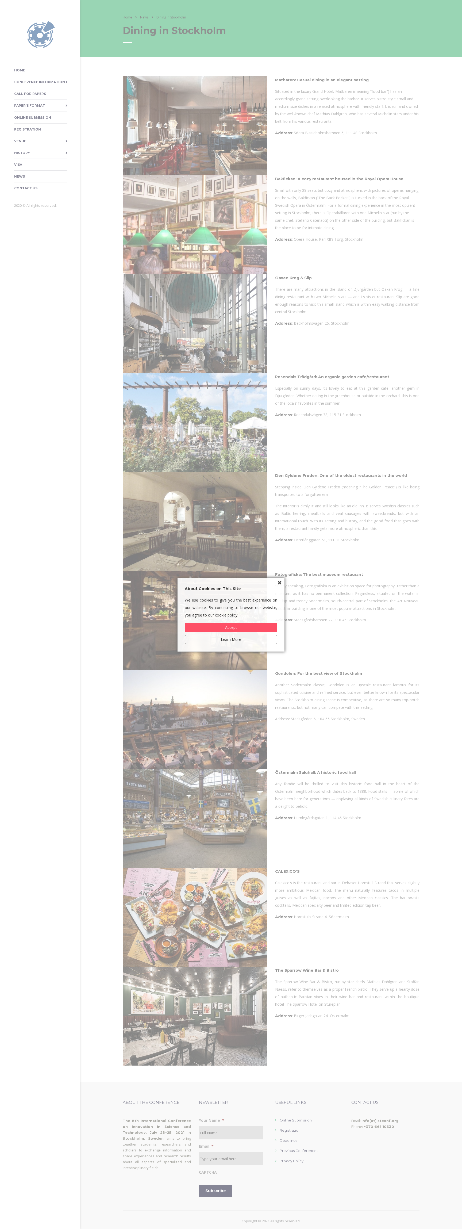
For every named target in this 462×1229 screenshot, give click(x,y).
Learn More (231, 639)
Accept (231, 627)
